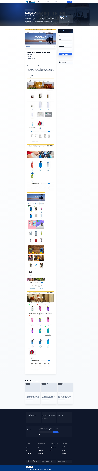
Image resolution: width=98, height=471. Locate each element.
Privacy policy (63, 441)
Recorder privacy (64, 453)
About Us (43, 1)
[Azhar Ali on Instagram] (35, 469)
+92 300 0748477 (29, 419)
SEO (38, 447)
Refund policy (63, 450)
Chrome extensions (40, 450)
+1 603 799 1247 (44, 420)
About (27, 441)
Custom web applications (41, 443)
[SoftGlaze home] (29, 467)
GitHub (51, 450)
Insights (53, 1)
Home (39, 1)
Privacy (45, 469)
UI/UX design (39, 446)
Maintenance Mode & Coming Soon (54, 444)
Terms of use (63, 444)
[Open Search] (66, 1)
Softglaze (30, 77)
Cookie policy (63, 447)
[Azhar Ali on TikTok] (38, 469)
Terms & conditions (64, 443)
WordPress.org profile (53, 447)
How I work (27, 444)
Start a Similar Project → (65, 54)
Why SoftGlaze (28, 443)
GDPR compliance (64, 446)
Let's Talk (69, 1)
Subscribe (55, 432)
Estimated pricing (28, 453)
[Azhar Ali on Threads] (37, 469)
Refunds (50, 469)
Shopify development (41, 444)
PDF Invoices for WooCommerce (54, 443)
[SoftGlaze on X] (33, 469)
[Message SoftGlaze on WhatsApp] (42, 469)
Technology (27, 447)
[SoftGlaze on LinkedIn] (32, 469)
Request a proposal (40, 453)
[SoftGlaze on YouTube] (30, 469)
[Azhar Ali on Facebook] (40, 469)
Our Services (48, 1)
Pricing (57, 1)
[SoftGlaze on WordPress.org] (26, 469)
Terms (47, 469)
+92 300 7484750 (29, 420)
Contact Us (61, 1)
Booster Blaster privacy (65, 454)
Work (27, 446)
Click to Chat (51, 446)
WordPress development (41, 441)
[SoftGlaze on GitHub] (28, 469)
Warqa (50, 441)
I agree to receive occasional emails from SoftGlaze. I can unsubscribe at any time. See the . (49, 434)
